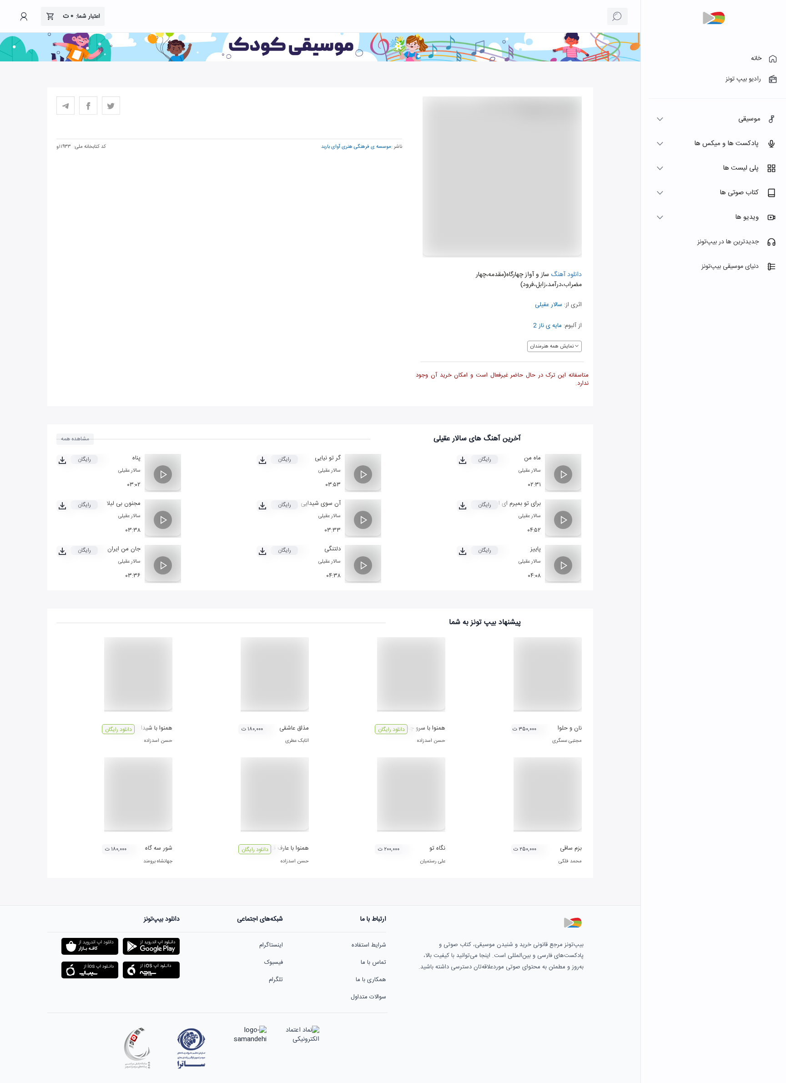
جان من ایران (124, 549)
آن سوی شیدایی (321, 504)
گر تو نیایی (328, 458)
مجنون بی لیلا (123, 504)
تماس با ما (373, 962)
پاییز (535, 549)
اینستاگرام (271, 945)
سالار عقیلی (548, 305)
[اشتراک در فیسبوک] (88, 105)
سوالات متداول (368, 997)
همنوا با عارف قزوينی (284, 848)
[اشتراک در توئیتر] (111, 105)
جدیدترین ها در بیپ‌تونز (728, 242)
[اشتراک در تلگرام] (65, 105)
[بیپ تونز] (713, 18)
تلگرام (276, 980)
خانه (756, 58)
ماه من (532, 458)
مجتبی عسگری (567, 741)
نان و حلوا (570, 728)
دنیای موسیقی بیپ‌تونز (730, 266)
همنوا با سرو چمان (423, 728)
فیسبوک (273, 962)
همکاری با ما (371, 980)
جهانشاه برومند (157, 861)
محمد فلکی (570, 861)
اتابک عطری (297, 741)
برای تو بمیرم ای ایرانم (514, 504)
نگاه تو (437, 848)
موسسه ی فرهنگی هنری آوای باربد (356, 147)
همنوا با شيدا (156, 728)
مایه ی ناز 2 (547, 326)
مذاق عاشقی (294, 728)
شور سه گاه (158, 848)
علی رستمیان (432, 861)
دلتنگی (332, 549)
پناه (136, 458)
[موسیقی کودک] (320, 60)
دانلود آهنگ (565, 274)
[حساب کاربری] (24, 16)
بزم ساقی (571, 848)
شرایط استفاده (369, 945)
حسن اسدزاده (431, 741)
